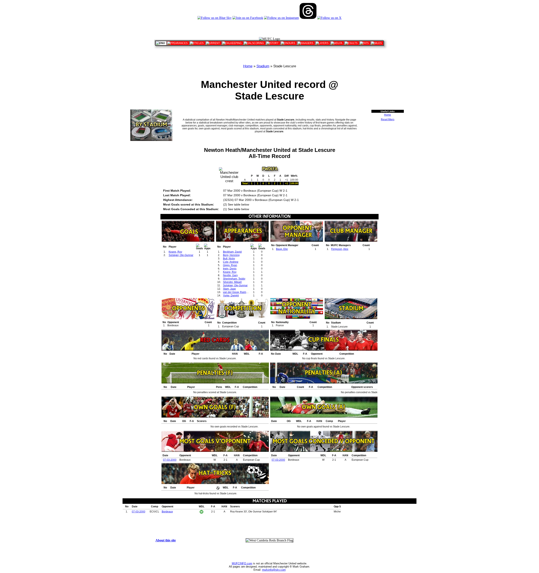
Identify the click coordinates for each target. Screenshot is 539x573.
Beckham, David (232, 251)
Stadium (262, 66)
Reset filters (387, 119)
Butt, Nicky (229, 258)
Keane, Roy (175, 251)
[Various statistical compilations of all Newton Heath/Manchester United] (364, 43)
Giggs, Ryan (230, 265)
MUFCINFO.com (242, 563)
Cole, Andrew (230, 261)
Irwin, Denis (229, 268)
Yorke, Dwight (231, 295)
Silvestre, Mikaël (232, 282)
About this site (165, 540)
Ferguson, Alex (339, 249)
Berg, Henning (231, 255)
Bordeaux (167, 511)
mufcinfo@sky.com (274, 569)
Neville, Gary (230, 275)
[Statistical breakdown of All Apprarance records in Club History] (178, 43)
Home (247, 66)
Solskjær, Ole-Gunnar (181, 255)
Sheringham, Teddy (234, 278)
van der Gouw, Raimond (237, 292)
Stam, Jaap (229, 288)
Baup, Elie (282, 249)
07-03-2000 (169, 459)
